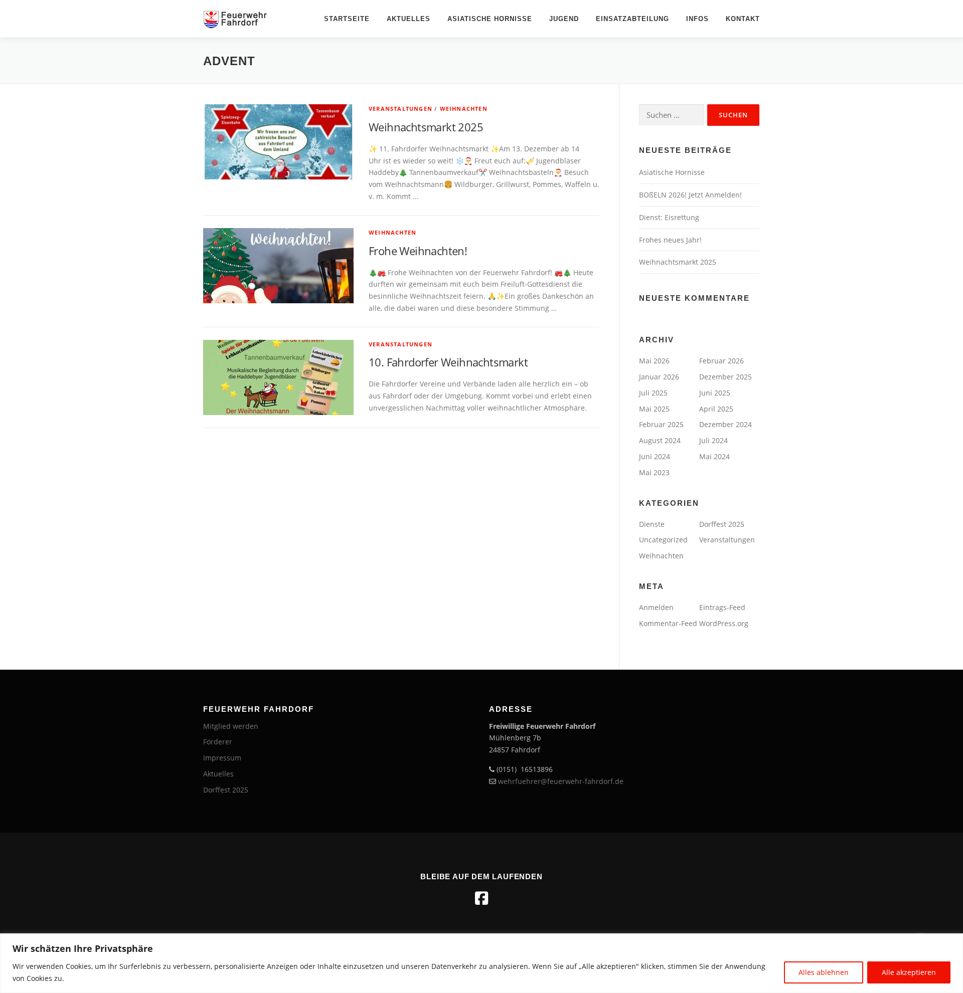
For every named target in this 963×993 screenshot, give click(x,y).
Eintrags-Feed (722, 607)
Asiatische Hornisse (489, 19)
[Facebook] (481, 898)
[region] (481, 963)
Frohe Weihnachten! (418, 250)
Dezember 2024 (725, 424)
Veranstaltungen (400, 108)
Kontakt (743, 19)
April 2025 (716, 409)
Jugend (564, 19)
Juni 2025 (714, 393)
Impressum (222, 757)
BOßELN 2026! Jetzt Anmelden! (690, 195)
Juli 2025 (653, 393)
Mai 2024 (714, 456)
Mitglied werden (230, 726)
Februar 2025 (661, 424)
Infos (697, 19)
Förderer (217, 741)
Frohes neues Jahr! (670, 240)
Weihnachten (464, 108)
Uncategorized (663, 539)
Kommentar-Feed (668, 623)
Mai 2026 (654, 360)
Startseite (347, 19)
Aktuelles (408, 19)
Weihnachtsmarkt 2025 (426, 126)
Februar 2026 (721, 360)
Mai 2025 (654, 409)
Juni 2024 (654, 456)
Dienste (652, 524)
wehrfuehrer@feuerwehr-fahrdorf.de (560, 781)
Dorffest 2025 (721, 524)
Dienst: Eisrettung (669, 217)
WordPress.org (723, 623)
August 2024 (660, 440)
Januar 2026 (659, 376)
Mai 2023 (654, 472)
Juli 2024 (713, 440)
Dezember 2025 (725, 376)
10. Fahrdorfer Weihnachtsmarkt (448, 361)
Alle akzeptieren (909, 972)
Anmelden (656, 607)
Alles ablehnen (823, 972)
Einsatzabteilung (632, 19)
